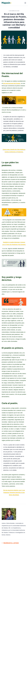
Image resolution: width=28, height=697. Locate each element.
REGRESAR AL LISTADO (11, 543)
